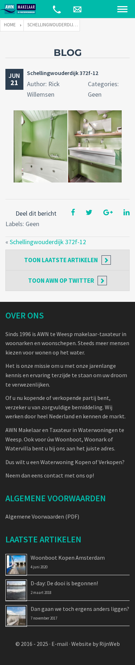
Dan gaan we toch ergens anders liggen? (80, 608)
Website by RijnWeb (95, 643)
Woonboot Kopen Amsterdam (68, 557)
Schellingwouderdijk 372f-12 (62, 72)
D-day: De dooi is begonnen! (64, 583)
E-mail (59, 643)
